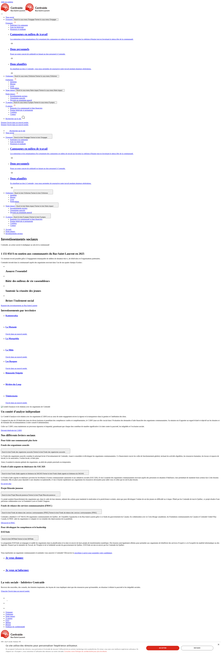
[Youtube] (8, 608)
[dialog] (110, 648)
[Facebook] (8, 598)
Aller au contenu (7, 2)
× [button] (218, 644)
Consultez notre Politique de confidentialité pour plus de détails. (85, 651)
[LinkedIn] (8, 603)
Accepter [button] (162, 648)
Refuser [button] (197, 648)
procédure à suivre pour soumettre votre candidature (93, 553)
